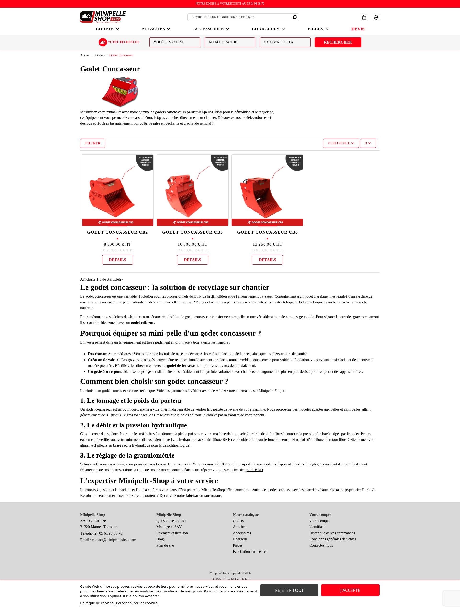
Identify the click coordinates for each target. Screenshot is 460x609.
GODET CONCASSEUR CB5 (192, 232)
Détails (117, 260)
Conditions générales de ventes (332, 539)
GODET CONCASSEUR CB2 (117, 232)
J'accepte (350, 590)
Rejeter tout (289, 590)
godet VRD (254, 470)
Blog (160, 539)
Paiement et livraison (172, 533)
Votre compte (319, 521)
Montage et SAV (169, 527)
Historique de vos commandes (332, 533)
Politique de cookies (96, 602)
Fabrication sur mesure (250, 551)
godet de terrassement (185, 365)
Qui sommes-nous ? (171, 521)
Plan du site (165, 545)
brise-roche (122, 445)
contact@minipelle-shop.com (114, 540)
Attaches (239, 527)
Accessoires (242, 533)
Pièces (237, 545)
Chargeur (240, 539)
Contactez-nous (321, 545)
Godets (238, 521)
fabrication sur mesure (204, 495)
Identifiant (317, 527)
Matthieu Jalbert (240, 579)
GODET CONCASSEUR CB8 (267, 232)
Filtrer (93, 143)
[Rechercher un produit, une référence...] (295, 16)
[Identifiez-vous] (376, 17)
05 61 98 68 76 (110, 533)
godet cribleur (142, 322)
